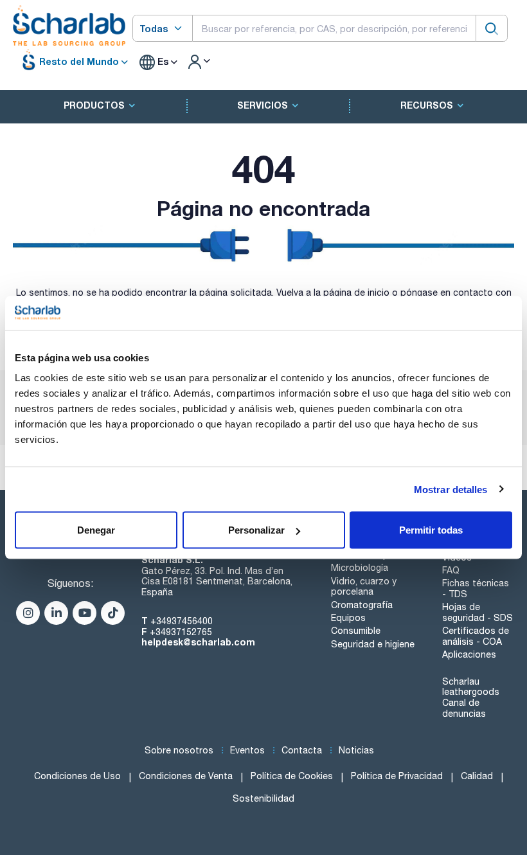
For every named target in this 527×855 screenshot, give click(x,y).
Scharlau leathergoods (470, 687)
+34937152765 (181, 632)
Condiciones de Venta (186, 776)
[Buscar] (492, 28)
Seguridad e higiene (373, 644)
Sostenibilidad (263, 798)
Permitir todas (431, 530)
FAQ (451, 570)
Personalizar (256, 530)
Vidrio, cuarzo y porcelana (364, 586)
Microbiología (359, 567)
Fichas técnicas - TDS (475, 588)
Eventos (247, 750)
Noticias (356, 750)
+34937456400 (181, 621)
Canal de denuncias (464, 708)
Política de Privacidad (397, 776)
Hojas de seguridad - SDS (477, 612)
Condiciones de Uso (77, 776)
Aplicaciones (469, 654)
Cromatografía (362, 605)
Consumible (355, 631)
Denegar (96, 530)
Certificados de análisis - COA (475, 636)
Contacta (301, 750)
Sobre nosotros (179, 750)
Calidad (477, 776)
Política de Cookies (292, 776)
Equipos (348, 618)
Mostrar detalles (451, 488)
